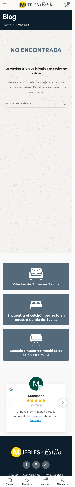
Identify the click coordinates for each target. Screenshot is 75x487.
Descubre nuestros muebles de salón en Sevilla (36, 353)
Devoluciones (54, 475)
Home (7, 25)
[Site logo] (36, 4)
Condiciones (31, 475)
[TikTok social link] (46, 465)
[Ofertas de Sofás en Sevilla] (36, 274)
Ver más (35, 420)
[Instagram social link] (36, 465)
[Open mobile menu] (5, 5)
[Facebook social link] (26, 465)
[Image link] (36, 452)
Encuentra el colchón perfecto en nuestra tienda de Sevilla (36, 317)
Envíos (13, 475)
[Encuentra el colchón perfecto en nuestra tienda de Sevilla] (36, 305)
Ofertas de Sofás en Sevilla (36, 284)
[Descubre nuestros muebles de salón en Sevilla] (36, 340)
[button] (63, 402)
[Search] (64, 103)
